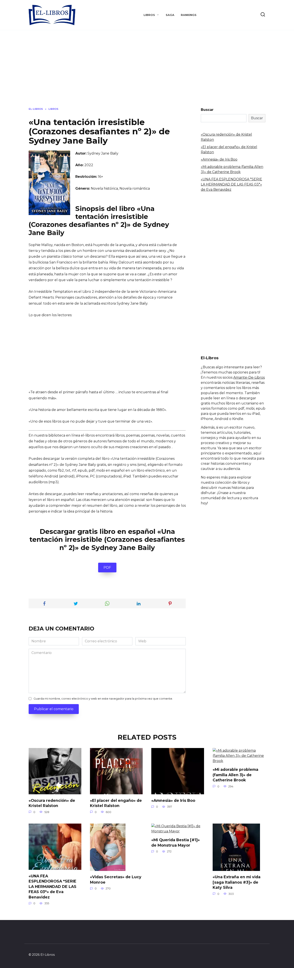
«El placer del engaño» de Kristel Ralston (116, 803)
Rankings (189, 15)
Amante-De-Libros (249, 377)
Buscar (207, 110)
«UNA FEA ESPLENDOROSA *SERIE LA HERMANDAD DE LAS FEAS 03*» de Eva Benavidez (231, 184)
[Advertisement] (147, 72)
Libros (149, 15)
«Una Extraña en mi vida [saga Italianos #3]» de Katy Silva (236, 882)
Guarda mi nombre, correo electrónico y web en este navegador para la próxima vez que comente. (103, 698)
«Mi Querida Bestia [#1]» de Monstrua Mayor (175, 842)
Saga (170, 15)
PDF (107, 567)
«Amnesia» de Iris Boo (219, 159)
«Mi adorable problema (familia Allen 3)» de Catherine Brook (235, 774)
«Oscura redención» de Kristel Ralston (52, 803)
